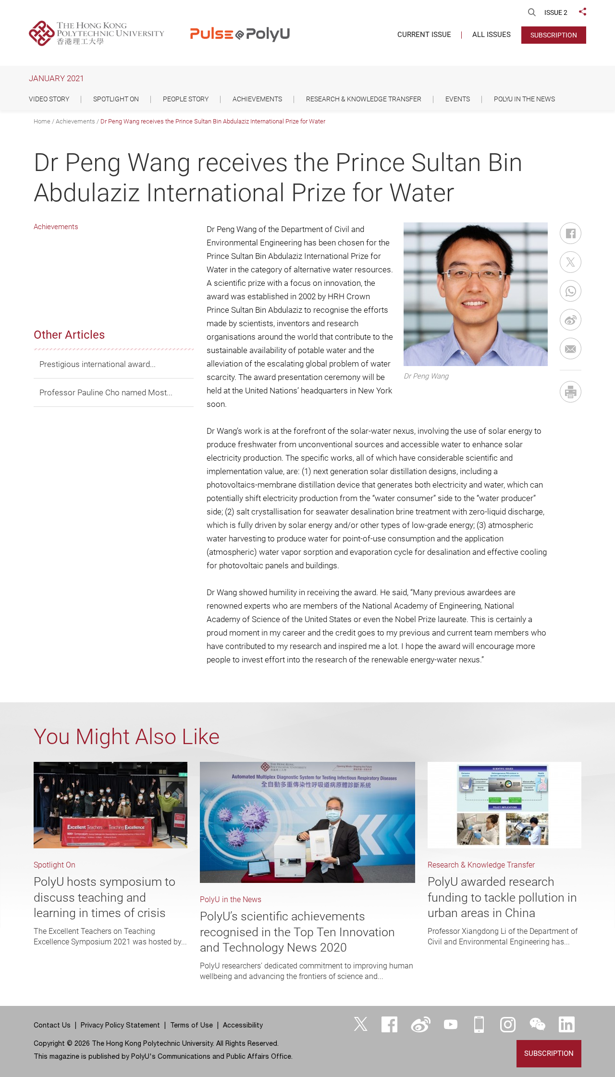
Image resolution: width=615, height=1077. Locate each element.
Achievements (75, 121)
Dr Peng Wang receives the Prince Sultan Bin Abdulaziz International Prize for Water (212, 121)
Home (42, 121)
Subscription (553, 35)
